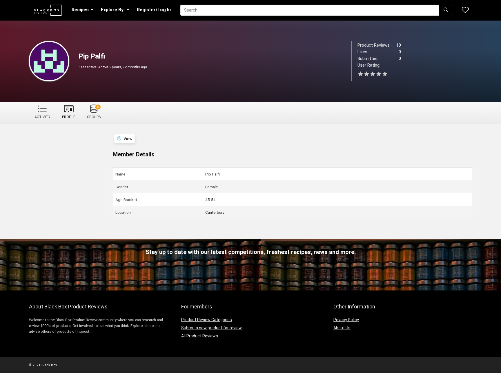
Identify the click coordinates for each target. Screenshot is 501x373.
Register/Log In (154, 9)
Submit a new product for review (211, 328)
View (128, 138)
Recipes (80, 9)
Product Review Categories (206, 319)
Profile (68, 117)
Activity (42, 117)
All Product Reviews (199, 336)
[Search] (446, 10)
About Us (342, 328)
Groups (94, 112)
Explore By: (113, 9)
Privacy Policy (346, 319)
